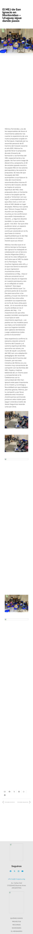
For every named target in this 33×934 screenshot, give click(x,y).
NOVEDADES (16, 928)
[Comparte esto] (9, 791)
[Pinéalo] (19, 791)
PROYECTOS (16, 921)
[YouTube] (22, 871)
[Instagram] (19, 871)
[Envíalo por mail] (4, 791)
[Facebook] (11, 871)
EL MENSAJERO (16, 931)
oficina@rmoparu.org (16, 879)
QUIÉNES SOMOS (16, 918)
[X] (15, 871)
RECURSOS (16, 925)
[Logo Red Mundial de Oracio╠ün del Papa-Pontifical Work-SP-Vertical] (16, 902)
